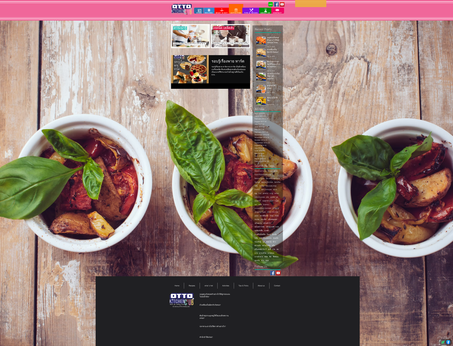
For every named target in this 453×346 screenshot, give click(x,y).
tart (256, 205)
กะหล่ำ (266, 231)
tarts (260, 205)
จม (278, 249)
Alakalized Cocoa (260, 171)
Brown (270, 171)
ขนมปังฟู (258, 242)
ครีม (273, 246)
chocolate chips (271, 186)
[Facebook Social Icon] (276, 4)
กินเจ (269, 234)
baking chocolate (267, 182)
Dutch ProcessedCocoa (263, 175)
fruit (259, 193)
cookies (257, 190)
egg (256, 193)
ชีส (270, 257)
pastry (272, 197)
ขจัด (256, 238)
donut (275, 190)
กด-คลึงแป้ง (264, 216)
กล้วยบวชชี (270, 227)
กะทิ (277, 227)
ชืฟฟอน (276, 257)
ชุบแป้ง (257, 261)
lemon (276, 193)
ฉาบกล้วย (262, 253)
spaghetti (258, 201)
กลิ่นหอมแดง (272, 220)
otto (267, 197)
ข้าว (274, 242)
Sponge (257, 182)
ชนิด (266, 257)
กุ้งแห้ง (274, 234)
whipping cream (260, 212)
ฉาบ (256, 253)
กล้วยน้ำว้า (267, 223)
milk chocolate (260, 197)
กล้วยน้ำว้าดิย (259, 227)
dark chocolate (266, 190)
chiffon (261, 186)
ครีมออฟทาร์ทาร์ (261, 249)
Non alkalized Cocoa (273, 179)
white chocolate (272, 212)
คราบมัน (258, 246)
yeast (256, 216)
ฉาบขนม (271, 253)
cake (256, 186)
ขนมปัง (275, 238)
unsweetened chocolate (263, 208)
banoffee (277, 182)
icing (271, 193)
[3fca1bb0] (270, 4)
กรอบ (277, 216)
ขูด (263, 242)
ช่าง (262, 261)
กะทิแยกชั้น (259, 231)
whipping (276, 208)
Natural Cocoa (259, 179)
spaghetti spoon (267, 201)
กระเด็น (263, 220)
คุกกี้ (269, 249)
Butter (276, 171)
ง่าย (273, 249)
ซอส (267, 261)
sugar (277, 201)
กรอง (271, 216)
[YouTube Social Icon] (282, 4)
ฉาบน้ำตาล (259, 257)
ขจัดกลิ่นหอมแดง (265, 238)
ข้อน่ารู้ (268, 242)
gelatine (265, 193)
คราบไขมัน (266, 246)
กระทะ (257, 220)
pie (277, 197)
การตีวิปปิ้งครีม (260, 234)
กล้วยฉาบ (258, 223)
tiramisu (266, 205)
